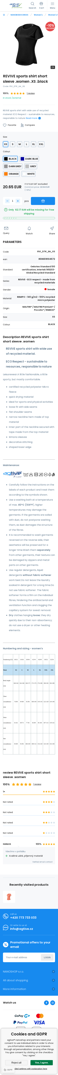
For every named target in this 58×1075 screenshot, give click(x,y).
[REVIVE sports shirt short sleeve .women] (9, 897)
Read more (31, 118)
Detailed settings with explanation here (29, 1068)
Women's (38, 15)
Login (47, 957)
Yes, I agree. (41, 1062)
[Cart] (41, 5)
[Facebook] (46, 1002)
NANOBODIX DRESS (19, 15)
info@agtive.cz (21, 929)
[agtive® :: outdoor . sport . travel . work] (4, 15)
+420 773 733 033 (23, 918)
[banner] (16, 5)
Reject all (16, 1062)
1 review (31, 93)
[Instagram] (52, 1002)
